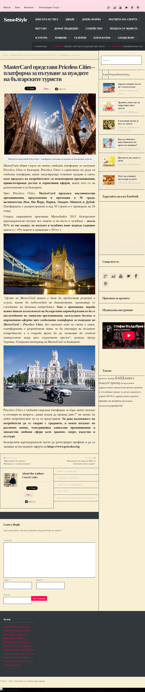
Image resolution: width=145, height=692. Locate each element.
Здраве (68, 19)
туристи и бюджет (86, 497)
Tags (127, 74)
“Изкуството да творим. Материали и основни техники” (17, 462)
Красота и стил (45, 19)
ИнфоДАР (104, 383)
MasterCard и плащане (66, 497)
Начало (7, 7)
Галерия (80, 37)
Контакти (27, 7)
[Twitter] (126, 8)
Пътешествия (16, 55)
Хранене (135, 112)
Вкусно (39, 28)
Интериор (136, 164)
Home (6, 55)
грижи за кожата (110, 400)
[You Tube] (120, 8)
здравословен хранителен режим (116, 387)
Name (7, 579)
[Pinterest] (138, 8)
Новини (58, 38)
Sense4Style (15, 20)
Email (39, 579)
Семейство (92, 28)
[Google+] (109, 8)
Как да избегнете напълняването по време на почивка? (127, 142)
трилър (115, 382)
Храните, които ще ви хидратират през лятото (78, 46)
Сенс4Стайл (30, 477)
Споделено (124, 38)
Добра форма (90, 19)
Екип (17, 7)
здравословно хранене (127, 396)
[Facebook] (132, 8)
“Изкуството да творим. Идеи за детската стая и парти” (80, 462)
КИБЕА (129, 378)
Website (7, 594)
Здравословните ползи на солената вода (129, 85)
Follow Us (62, 89)
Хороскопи (100, 38)
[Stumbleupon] (115, 8)
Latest (106, 74)
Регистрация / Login (48, 7)
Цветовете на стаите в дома (129, 159)
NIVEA (110, 396)
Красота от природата (129, 129)
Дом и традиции (64, 28)
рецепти (117, 405)
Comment (8, 540)
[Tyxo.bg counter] (9, 689)
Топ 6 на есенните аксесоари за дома (127, 177)
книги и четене (107, 378)
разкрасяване (127, 383)
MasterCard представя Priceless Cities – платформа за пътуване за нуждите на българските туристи (49, 73)
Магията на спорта (121, 19)
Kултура (39, 38)
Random (121, 74)
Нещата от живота (122, 28)
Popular (113, 74)
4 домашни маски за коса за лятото (128, 122)
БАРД (119, 377)
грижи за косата (121, 392)
